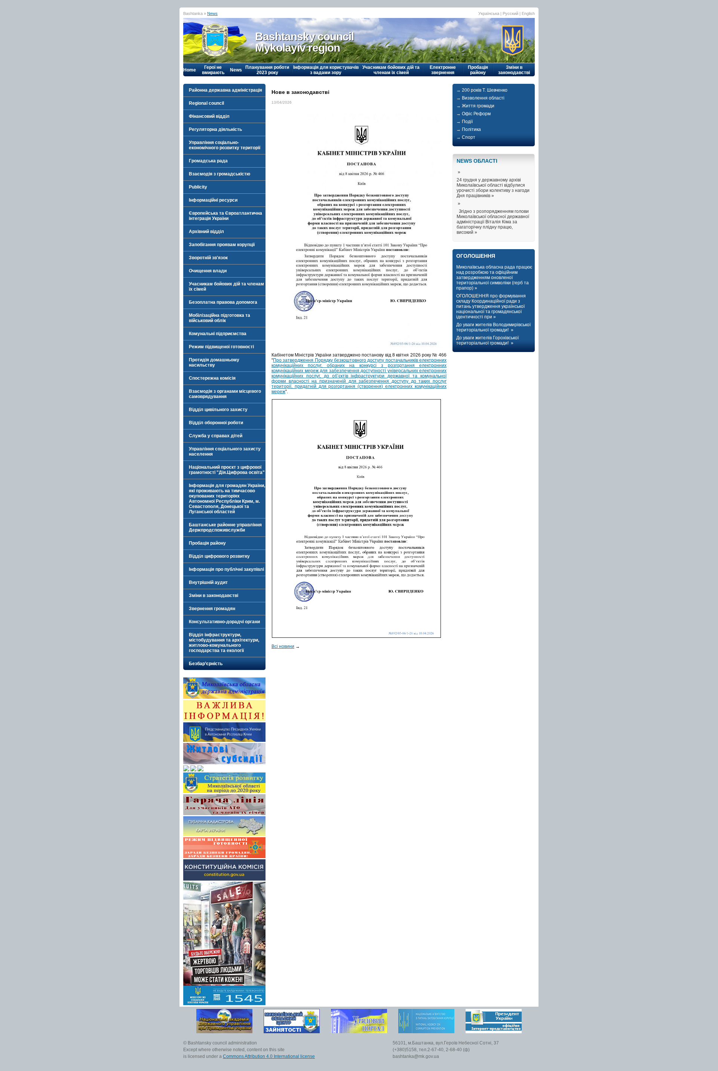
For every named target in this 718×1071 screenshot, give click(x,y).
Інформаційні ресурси (213, 200)
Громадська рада (208, 160)
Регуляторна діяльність (215, 129)
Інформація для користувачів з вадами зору (326, 70)
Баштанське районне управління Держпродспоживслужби (225, 527)
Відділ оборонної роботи (216, 422)
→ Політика (468, 129)
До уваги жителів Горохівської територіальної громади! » (487, 340)
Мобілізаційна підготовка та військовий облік (219, 318)
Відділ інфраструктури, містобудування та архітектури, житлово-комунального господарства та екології (224, 642)
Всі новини (282, 646)
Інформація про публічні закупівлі (226, 569)
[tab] (224, 90)
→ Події (464, 121)
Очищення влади (208, 270)
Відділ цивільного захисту (218, 409)
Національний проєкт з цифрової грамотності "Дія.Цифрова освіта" (227, 470)
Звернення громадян (212, 608)
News (212, 13)
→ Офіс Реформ (473, 113)
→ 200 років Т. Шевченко (481, 90)
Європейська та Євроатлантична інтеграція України (225, 216)
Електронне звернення (443, 70)
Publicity (198, 187)
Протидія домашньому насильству (214, 362)
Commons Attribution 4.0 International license (269, 1056)
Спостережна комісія (212, 378)
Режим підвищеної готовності (221, 346)
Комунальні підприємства (217, 333)
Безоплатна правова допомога (223, 302)
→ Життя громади (475, 105)
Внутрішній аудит (208, 582)
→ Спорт (465, 137)
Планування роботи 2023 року (267, 70)
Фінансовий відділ (209, 116)
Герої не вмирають (213, 70)
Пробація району (478, 70)
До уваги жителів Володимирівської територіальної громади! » (493, 327)
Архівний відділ (206, 231)
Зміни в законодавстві (514, 70)
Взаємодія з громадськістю (219, 174)
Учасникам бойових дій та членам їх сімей (391, 70)
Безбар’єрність (206, 663)
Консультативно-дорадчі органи (224, 621)
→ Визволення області (480, 98)
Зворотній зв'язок (208, 257)
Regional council (206, 103)
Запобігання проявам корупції (222, 244)
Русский (510, 13)
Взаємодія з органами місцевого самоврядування (225, 394)
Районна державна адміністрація (225, 90)
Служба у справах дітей (215, 435)
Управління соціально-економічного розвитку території (224, 145)
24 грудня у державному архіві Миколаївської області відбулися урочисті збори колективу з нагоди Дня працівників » (493, 187)
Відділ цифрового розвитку (219, 556)
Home (189, 70)
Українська (488, 13)
